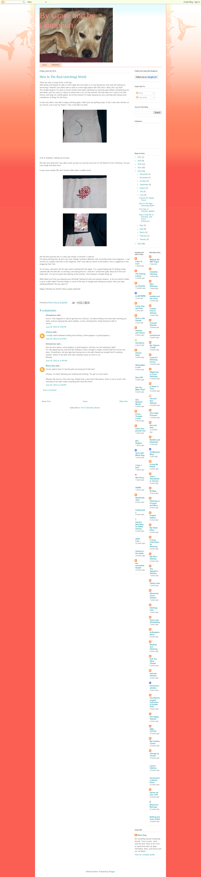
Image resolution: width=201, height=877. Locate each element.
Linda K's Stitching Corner (154, 360)
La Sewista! (140, 286)
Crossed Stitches (153, 324)
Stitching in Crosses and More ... (155, 503)
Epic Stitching (153, 285)
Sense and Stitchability (155, 621)
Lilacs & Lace (138, 262)
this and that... (153, 426)
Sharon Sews (138, 354)
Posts (140, 93)
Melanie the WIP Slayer (154, 261)
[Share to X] (83, 302)
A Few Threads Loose (138, 416)
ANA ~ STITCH (153, 730)
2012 (140, 244)
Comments (142, 97)
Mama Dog (50, 366)
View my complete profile (145, 855)
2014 (140, 168)
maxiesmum (155, 335)
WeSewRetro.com (140, 366)
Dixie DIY (139, 377)
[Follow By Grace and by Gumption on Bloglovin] (146, 78)
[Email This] (78, 302)
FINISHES (55, 65)
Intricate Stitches (153, 674)
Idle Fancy (139, 478)
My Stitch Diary (154, 529)
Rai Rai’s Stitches (153, 558)
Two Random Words (138, 402)
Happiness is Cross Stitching (154, 374)
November (144, 178)
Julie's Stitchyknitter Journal (154, 479)
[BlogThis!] (80, 302)
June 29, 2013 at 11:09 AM (56, 361)
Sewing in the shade (139, 552)
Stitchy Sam (155, 583)
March (142, 232)
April (142, 229)
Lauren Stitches (153, 767)
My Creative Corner (155, 742)
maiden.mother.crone (155, 297)
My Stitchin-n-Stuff (155, 346)
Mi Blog (153, 491)
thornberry (139, 343)
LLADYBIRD (140, 296)
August (143, 188)
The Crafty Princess (154, 414)
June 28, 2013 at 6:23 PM (56, 339)
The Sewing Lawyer (140, 275)
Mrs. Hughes (138, 442)
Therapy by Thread (154, 755)
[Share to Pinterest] (88, 302)
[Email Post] (73, 303)
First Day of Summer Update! (147, 210)
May (142, 225)
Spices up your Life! (154, 793)
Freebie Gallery (153, 516)
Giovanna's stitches (154, 687)
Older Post (123, 401)
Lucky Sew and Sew (140, 307)
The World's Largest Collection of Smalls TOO (155, 702)
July (142, 191)
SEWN (138, 488)
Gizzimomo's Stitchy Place (155, 780)
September (144, 185)
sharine (49, 332)
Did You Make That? (140, 388)
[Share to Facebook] (86, 302)
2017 (140, 157)
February (143, 236)
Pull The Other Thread (153, 661)
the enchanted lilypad (139, 565)
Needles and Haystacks (155, 441)
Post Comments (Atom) (90, 408)
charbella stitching (154, 273)
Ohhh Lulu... (138, 540)
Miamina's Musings (154, 806)
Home (44, 65)
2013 (140, 171)
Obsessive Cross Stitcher (154, 595)
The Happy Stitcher (154, 718)
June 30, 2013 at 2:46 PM (56, 385)
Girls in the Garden (140, 319)
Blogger (112, 872)
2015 (140, 164)
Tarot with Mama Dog (139, 454)
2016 (140, 161)
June (142, 195)
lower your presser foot (140, 430)
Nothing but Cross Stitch (155, 818)
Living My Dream (154, 465)
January (143, 239)
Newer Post (46, 401)
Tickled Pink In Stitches (153, 311)
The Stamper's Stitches (154, 571)
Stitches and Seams (140, 332)
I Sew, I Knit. (138, 466)
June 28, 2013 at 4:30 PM (56, 327)
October (143, 181)
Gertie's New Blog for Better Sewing (139, 525)
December (144, 174)
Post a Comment (49, 390)
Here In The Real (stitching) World (146, 205)
